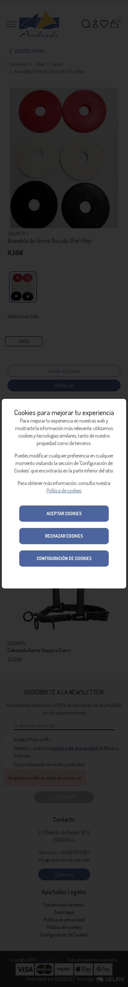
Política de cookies (64, 490)
